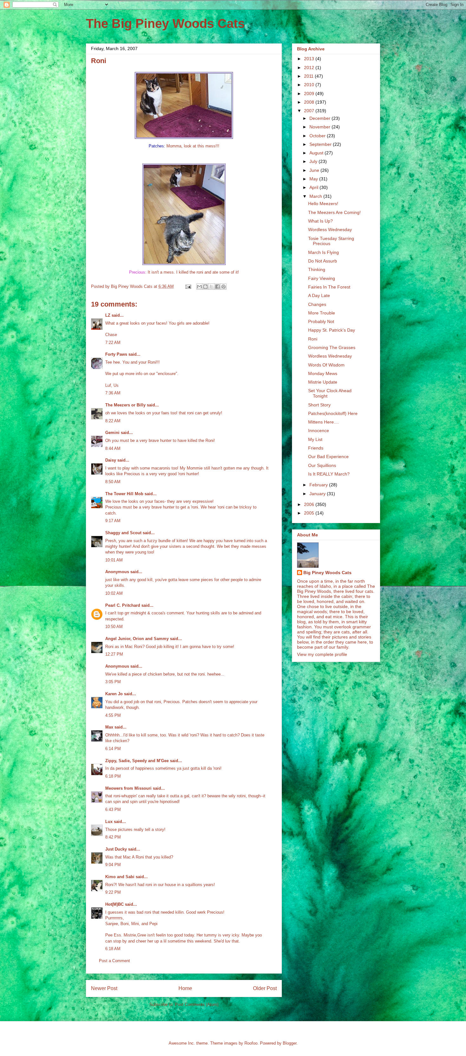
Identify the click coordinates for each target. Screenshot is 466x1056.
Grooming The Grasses (331, 347)
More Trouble (321, 312)
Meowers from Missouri (128, 788)
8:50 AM (112, 481)
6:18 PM (113, 776)
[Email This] (199, 286)
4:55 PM (113, 715)
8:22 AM (112, 420)
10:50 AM (114, 626)
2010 (309, 84)
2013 (309, 58)
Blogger (289, 1043)
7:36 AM (112, 393)
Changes (317, 304)
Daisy (110, 460)
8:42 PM (113, 837)
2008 (309, 102)
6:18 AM (112, 948)
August (317, 152)
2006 (309, 504)
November (320, 126)
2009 (309, 93)
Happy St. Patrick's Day (331, 330)
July (314, 161)
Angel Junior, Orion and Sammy (137, 638)
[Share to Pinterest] (223, 286)
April (314, 187)
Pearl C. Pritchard (122, 605)
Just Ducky (116, 849)
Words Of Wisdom (326, 364)
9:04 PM (113, 864)
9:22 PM (113, 892)
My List (315, 439)
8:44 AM (112, 448)
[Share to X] (211, 286)
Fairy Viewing (321, 278)
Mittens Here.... (323, 421)
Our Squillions (322, 465)
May (314, 178)
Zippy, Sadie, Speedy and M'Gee (137, 760)
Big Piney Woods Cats (327, 572)
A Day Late (319, 295)
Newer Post (104, 988)
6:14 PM (113, 748)
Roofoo (250, 1043)
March (316, 196)
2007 (309, 110)
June (314, 170)
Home (185, 988)
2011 (309, 76)
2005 (309, 512)
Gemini (112, 432)
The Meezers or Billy (125, 405)
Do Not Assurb (322, 260)
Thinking (316, 269)
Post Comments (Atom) (196, 1004)
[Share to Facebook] (217, 286)
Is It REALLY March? (329, 473)
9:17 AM (112, 520)
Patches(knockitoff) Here (333, 413)
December (320, 118)
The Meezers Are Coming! (334, 212)
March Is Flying (323, 252)
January (318, 493)
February (319, 484)
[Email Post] (187, 286)
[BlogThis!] (205, 286)
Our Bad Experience (328, 456)
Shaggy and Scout (123, 532)
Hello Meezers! (323, 203)
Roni (312, 338)
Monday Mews (322, 373)
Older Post (265, 988)
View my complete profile (322, 654)
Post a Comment (114, 960)
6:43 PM (113, 809)
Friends (315, 447)
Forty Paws (116, 354)
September (321, 144)
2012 (309, 67)
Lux (109, 821)
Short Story (319, 404)
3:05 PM (113, 681)
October (318, 135)
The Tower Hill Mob (124, 493)
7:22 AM (112, 342)
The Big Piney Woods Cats (165, 23)
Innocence (318, 430)
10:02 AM (114, 593)
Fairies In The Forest (329, 286)
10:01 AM (114, 560)
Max (109, 727)
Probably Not (321, 321)
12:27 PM (114, 654)
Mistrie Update (322, 382)
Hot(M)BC (114, 904)
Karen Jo (114, 693)
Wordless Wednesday (330, 229)
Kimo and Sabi (119, 876)
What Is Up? (320, 221)
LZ (107, 315)
